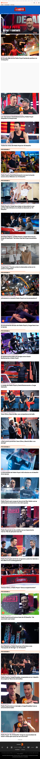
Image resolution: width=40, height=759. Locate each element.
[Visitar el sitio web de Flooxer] (23, 749)
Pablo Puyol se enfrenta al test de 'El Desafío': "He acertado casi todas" (17, 618)
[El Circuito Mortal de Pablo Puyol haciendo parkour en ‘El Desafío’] (20, 45)
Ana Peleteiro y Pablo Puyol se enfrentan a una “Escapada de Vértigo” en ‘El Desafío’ (16, 647)
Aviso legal (4, 755)
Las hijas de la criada (18, 0)
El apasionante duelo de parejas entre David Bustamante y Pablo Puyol (16, 357)
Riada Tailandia (24, 0)
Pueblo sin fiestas (30, 0)
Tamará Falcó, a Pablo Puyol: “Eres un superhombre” (18, 587)
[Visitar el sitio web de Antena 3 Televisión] (3, 747)
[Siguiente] (39, 1)
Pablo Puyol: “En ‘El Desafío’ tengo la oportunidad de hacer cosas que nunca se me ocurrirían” (18, 735)
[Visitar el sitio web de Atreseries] (24, 747)
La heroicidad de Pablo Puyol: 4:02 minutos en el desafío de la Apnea (19, 473)
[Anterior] (0, 1)
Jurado (11, 13)
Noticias (12, 4)
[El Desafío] (20, 12)
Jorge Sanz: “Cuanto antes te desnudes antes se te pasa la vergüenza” (18, 267)
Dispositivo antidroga (11, 0)
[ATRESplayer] (36, 3)
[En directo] (32, 3)
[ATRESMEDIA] (20, 744)
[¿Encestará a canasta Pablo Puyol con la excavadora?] (20, 285)
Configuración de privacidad (33, 755)
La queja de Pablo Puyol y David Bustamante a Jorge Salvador (18, 386)
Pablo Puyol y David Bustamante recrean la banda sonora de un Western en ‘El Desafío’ (17, 176)
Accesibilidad (25, 756)
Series (2, 4)
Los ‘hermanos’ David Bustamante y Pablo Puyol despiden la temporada (17, 117)
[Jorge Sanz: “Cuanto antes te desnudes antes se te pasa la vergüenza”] (20, 254)
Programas (7, 4)
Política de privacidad (9, 755)
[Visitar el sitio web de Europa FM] (32, 747)
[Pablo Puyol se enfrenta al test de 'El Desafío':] (20, 604)
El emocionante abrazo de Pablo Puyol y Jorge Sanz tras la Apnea (20, 326)
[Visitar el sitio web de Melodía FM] (36, 747)
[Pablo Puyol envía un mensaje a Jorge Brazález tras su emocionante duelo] (20, 693)
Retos (2, 13)
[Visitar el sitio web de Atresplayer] (18, 749)
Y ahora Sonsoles (4, 0)
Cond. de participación (24, 755)
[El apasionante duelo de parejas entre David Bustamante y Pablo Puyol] (20, 343)
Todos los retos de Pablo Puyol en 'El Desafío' (16, 145)
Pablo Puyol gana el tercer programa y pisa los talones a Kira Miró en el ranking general (20, 559)
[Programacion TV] (34, 3)
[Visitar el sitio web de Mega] (20, 747)
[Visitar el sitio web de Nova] (16, 747)
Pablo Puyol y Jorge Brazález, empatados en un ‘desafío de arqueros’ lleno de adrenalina (19, 678)
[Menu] (39, 3)
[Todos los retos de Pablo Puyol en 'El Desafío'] (20, 132)
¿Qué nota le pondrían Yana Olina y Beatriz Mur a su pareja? (18, 442)
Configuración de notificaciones (17, 756)
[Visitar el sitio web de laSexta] (7, 747)
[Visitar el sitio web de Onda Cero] (28, 747)
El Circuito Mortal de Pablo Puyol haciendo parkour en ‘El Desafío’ (19, 59)
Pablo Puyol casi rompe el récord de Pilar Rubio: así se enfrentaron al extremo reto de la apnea (19, 502)
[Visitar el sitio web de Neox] (11, 747)
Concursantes (6, 13)
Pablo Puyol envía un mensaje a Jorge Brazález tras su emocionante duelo (19, 706)
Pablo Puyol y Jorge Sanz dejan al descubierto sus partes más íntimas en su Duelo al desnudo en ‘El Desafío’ (17, 207)
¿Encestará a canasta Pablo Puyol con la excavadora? (19, 298)
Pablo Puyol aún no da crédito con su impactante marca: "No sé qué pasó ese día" (17, 530)
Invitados (15, 13)
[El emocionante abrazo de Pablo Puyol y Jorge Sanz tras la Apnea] (20, 312)
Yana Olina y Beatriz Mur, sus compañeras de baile (18, 414)
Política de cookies (17, 755)
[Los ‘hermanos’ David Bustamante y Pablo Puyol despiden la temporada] (20, 103)
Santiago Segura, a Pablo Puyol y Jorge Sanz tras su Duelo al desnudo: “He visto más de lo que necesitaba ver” (19, 238)
